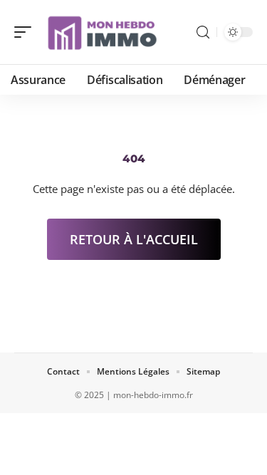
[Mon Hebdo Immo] (102, 32)
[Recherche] (203, 32)
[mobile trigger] (26, 32)
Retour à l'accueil (134, 239)
